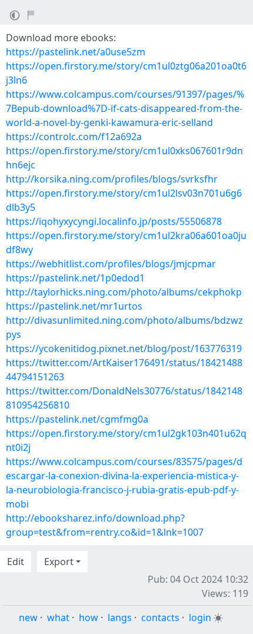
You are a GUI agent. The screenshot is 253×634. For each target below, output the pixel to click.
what (58, 617)
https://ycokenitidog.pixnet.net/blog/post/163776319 (124, 348)
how (88, 617)
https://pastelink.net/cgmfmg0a (77, 419)
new (28, 617)
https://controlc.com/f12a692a (74, 136)
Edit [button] (15, 561)
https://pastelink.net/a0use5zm (75, 51)
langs (120, 617)
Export (59, 561)
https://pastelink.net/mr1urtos (74, 306)
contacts (160, 617)
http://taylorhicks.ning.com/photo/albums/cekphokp (124, 292)
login (200, 617)
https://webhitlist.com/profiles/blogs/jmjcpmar (111, 263)
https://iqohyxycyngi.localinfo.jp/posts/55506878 (114, 221)
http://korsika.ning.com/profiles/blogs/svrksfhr (112, 178)
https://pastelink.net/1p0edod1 (75, 277)
